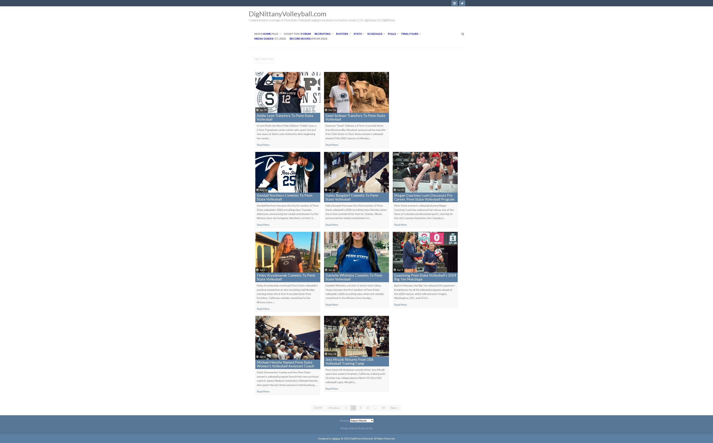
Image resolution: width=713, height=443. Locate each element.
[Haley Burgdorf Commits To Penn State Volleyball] (356, 171)
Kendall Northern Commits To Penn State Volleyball (284, 197)
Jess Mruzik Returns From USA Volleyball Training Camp (349, 361)
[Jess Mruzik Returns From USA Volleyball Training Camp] (356, 336)
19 (383, 407)
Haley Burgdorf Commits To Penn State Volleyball (351, 197)
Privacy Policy (348, 428)
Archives (344, 420)
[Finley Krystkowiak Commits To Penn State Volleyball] (287, 251)
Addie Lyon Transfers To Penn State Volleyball (285, 117)
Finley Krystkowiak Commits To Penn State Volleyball (286, 277)
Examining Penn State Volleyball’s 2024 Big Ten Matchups (425, 277)
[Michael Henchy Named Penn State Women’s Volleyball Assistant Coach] (287, 337)
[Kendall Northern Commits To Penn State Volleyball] (287, 171)
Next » (394, 407)
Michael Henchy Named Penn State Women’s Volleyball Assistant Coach (285, 364)
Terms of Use (365, 428)
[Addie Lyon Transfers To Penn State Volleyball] (287, 92)
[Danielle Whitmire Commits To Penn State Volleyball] (356, 251)
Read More (263, 144)
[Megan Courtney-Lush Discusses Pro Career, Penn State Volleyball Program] (425, 171)
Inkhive (336, 438)
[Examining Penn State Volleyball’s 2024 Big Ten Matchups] (425, 251)
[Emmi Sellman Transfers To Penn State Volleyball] (356, 92)
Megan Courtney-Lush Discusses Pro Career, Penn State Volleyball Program (424, 197)
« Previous (334, 407)
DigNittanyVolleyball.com (287, 13)
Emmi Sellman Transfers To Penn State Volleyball (355, 117)
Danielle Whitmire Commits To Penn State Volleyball (353, 277)
